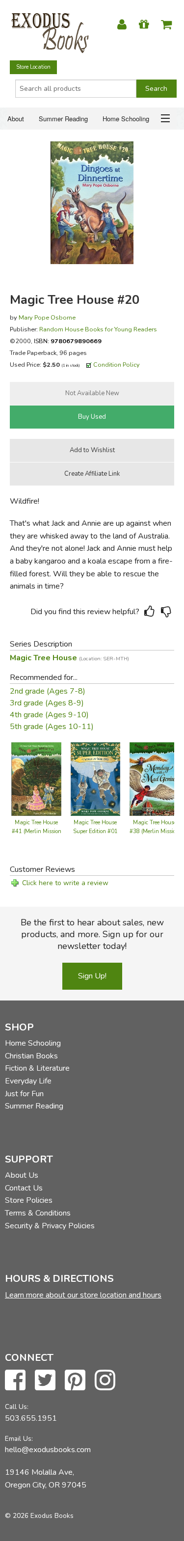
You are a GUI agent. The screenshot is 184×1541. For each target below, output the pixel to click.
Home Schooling (126, 118)
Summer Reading (63, 118)
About (15, 118)
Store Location (33, 67)
